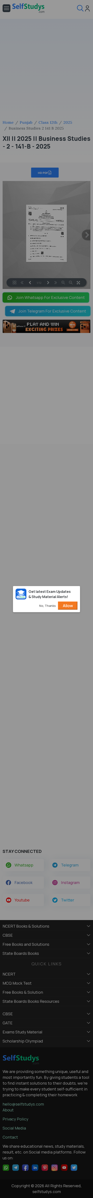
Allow (68, 605)
